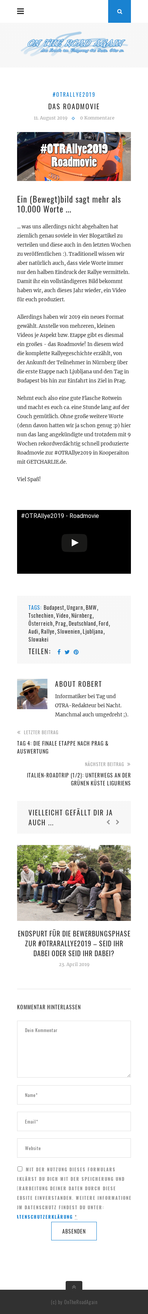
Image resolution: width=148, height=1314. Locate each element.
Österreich (40, 623)
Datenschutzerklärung (43, 1217)
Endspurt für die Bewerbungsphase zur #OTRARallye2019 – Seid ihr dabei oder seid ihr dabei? (74, 943)
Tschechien (41, 615)
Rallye (48, 631)
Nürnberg (81, 615)
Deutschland (82, 623)
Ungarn (75, 607)
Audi (33, 631)
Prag (60, 623)
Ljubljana (93, 631)
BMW (91, 607)
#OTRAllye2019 (74, 94)
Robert (90, 684)
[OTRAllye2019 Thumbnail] (74, 179)
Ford (104, 623)
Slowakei (38, 639)
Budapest (54, 607)
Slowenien (68, 631)
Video (62, 615)
